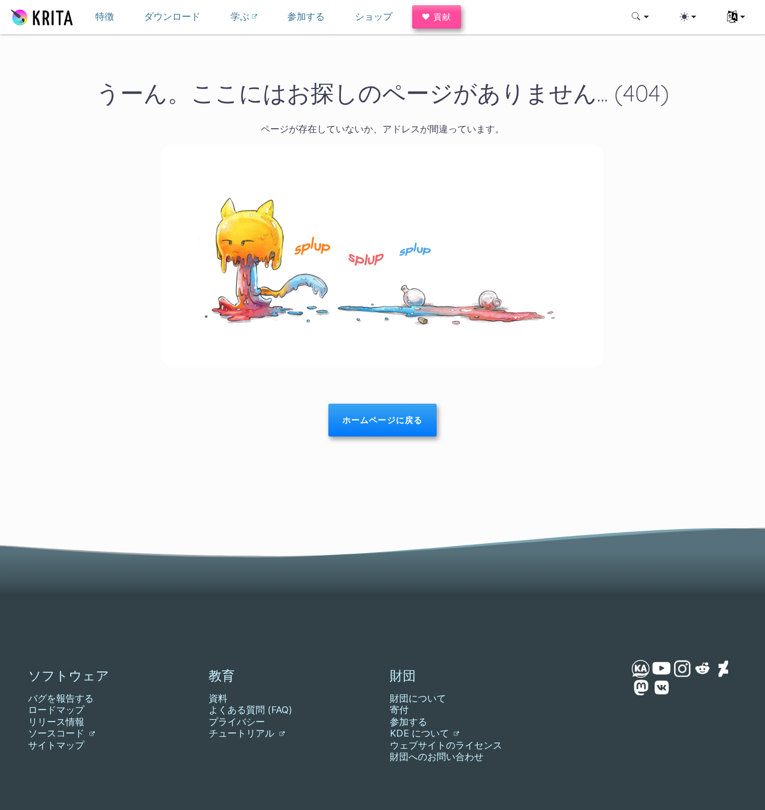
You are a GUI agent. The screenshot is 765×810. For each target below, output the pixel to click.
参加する (408, 721)
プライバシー (237, 721)
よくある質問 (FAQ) (250, 709)
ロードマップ (56, 709)
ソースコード (57, 733)
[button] (640, 16)
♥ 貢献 (437, 16)
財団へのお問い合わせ (436, 756)
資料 (218, 698)
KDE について (421, 733)
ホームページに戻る (382, 420)
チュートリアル (243, 733)
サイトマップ (56, 745)
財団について (418, 698)
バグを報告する (61, 698)
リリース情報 (56, 721)
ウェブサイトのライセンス (446, 745)
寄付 (399, 709)
